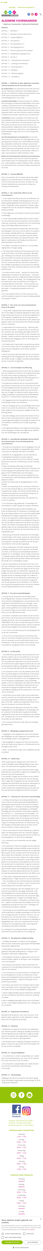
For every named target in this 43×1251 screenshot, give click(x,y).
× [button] (41, 1219)
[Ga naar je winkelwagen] (36, 14)
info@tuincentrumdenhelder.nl (26, 7)
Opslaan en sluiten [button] (12, 1242)
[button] (22, 1247)
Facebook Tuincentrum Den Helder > (21, 1121)
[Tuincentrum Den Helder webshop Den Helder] (10, 13)
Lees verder (31, 1229)
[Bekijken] (36, 14)
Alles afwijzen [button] (32, 1242)
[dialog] (21, 1234)
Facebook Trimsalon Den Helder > (20, 1123)
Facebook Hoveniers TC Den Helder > (21, 1125)
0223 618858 (12, 7)
